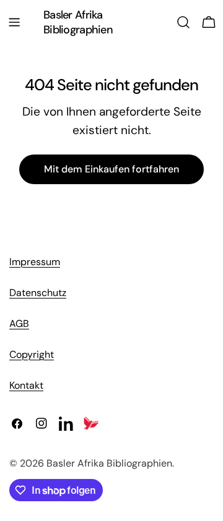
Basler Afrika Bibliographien (78, 22)
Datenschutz (37, 292)
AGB (19, 323)
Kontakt (26, 385)
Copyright (31, 354)
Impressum (34, 261)
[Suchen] (183, 22)
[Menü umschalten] (14, 22)
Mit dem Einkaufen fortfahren (111, 169)
